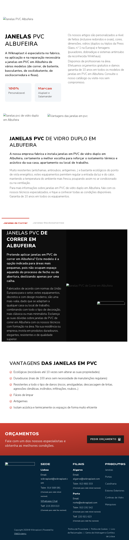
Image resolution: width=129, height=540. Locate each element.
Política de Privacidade (78, 529)
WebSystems (20, 533)
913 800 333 (86, 483)
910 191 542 (86, 507)
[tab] (15, 223)
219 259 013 (52, 506)
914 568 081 (53, 487)
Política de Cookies (99, 529)
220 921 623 (85, 516)
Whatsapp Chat (49, 501)
